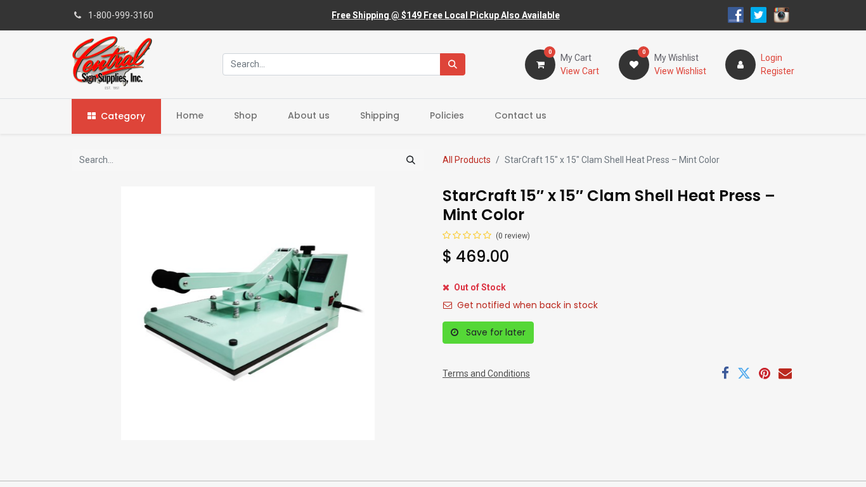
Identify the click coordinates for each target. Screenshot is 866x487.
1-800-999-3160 (120, 15)
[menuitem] (190, 116)
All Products (467, 160)
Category (123, 116)
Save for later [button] (494, 332)
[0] (540, 63)
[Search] (452, 64)
